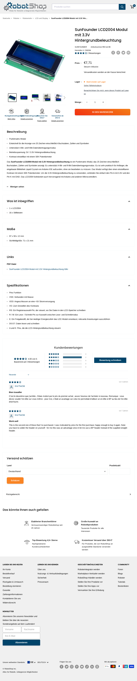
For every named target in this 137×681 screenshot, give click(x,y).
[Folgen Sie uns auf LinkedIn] (92, 667)
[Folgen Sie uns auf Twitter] (66, 667)
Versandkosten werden (94, 72)
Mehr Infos (11, 119)
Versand (6, 578)
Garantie (6, 590)
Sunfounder (81, 47)
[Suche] (122, 7)
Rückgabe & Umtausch (13, 582)
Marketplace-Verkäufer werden (91, 573)
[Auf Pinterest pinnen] (118, 53)
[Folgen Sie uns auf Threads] (97, 667)
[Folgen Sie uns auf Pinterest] (77, 667)
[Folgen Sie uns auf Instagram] (72, 667)
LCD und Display (41, 18)
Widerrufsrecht (9, 602)
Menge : (78, 102)
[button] (64, 97)
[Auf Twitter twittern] (123, 53)
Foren (120, 569)
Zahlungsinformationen (12, 594)
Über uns (42, 569)
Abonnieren (21, 642)
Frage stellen (42, 121)
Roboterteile (27, 18)
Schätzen (15, 480)
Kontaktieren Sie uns (12, 598)
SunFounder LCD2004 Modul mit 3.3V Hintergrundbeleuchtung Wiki (38, 269)
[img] (15, 382)
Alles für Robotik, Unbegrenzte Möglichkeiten (20, 672)
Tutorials (121, 582)
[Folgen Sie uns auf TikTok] (87, 667)
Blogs (120, 573)
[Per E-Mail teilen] (128, 53)
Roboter (16, 18)
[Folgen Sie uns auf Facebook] (61, 667)
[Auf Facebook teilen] (113, 53)
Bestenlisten (123, 586)
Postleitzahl (114, 465)
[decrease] (87, 102)
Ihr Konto (7, 569)
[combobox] (85, 7)
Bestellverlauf (8, 573)
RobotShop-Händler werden (90, 578)
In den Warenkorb (102, 112)
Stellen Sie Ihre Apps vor (88, 586)
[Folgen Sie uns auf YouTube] (82, 667)
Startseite (6, 18)
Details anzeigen (27, 119)
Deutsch (42, 662)
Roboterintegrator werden (89, 569)
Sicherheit (42, 578)
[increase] (103, 102)
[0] (132, 6)
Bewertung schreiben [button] (110, 360)
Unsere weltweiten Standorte (14, 662)
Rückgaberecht (13, 494)
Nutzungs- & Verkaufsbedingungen (53, 573)
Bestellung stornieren (12, 586)
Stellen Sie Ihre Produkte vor (90, 582)
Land (9, 465)
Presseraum (43, 582)
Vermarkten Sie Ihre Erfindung (91, 590)
